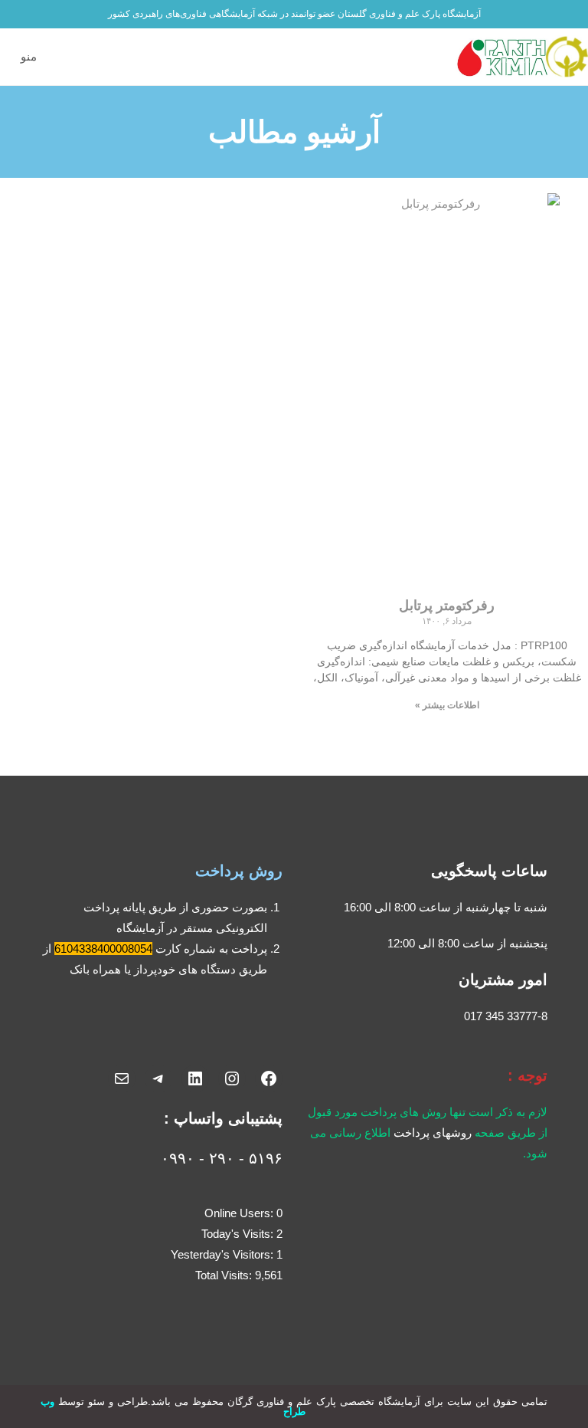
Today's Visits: (238, 1233)
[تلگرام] (158, 1078)
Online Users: (240, 1213)
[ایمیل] (122, 1078)
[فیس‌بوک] (269, 1078)
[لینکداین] (195, 1078)
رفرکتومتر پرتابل (447, 605)
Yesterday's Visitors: (223, 1254)
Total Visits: (225, 1275)
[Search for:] (10, 56)
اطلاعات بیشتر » (447, 705)
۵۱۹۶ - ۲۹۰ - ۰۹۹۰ (222, 1158)
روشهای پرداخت (433, 1132)
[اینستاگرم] (232, 1078)
